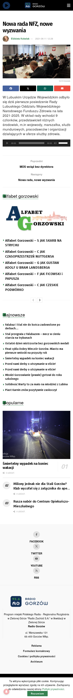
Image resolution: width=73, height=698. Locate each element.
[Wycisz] (55, 143)
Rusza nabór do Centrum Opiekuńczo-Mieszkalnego (41, 503)
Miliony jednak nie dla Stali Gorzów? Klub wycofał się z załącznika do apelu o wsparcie (41, 486)
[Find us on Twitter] (36, 546)
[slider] (64, 143)
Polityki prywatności (53, 689)
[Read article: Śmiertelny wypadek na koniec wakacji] (36, 435)
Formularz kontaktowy (36, 651)
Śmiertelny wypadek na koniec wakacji (29, 358)
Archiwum (36, 661)
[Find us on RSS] (36, 570)
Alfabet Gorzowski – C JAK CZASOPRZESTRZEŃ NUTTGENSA (29, 254)
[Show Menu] (68, 5)
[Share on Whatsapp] (45, 88)
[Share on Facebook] (11, 88)
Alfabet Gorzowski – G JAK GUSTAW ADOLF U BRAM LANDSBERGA (32, 265)
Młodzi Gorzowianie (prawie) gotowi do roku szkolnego (33, 376)
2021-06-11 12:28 (44, 38)
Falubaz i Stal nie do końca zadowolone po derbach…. (32, 326)
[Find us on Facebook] (36, 534)
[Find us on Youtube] (36, 558)
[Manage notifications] (6, 691)
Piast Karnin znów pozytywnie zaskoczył (31, 390)
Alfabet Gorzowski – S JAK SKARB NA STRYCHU (33, 242)
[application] (36, 143)
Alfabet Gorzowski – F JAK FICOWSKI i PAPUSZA (34, 276)
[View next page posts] (39, 300)
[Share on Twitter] (28, 88)
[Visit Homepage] (39, 5)
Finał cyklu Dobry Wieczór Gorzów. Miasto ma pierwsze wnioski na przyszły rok (34, 350)
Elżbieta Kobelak (20, 38)
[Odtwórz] (7, 143)
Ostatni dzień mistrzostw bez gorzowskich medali (37, 343)
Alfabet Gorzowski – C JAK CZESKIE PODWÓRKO (31, 287)
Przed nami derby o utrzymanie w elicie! (30, 363)
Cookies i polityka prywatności (36, 656)
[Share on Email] (62, 88)
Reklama (36, 645)
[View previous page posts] (33, 300)
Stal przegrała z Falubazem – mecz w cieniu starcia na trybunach (32, 336)
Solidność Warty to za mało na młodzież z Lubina (36, 384)
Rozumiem (37, 693)
